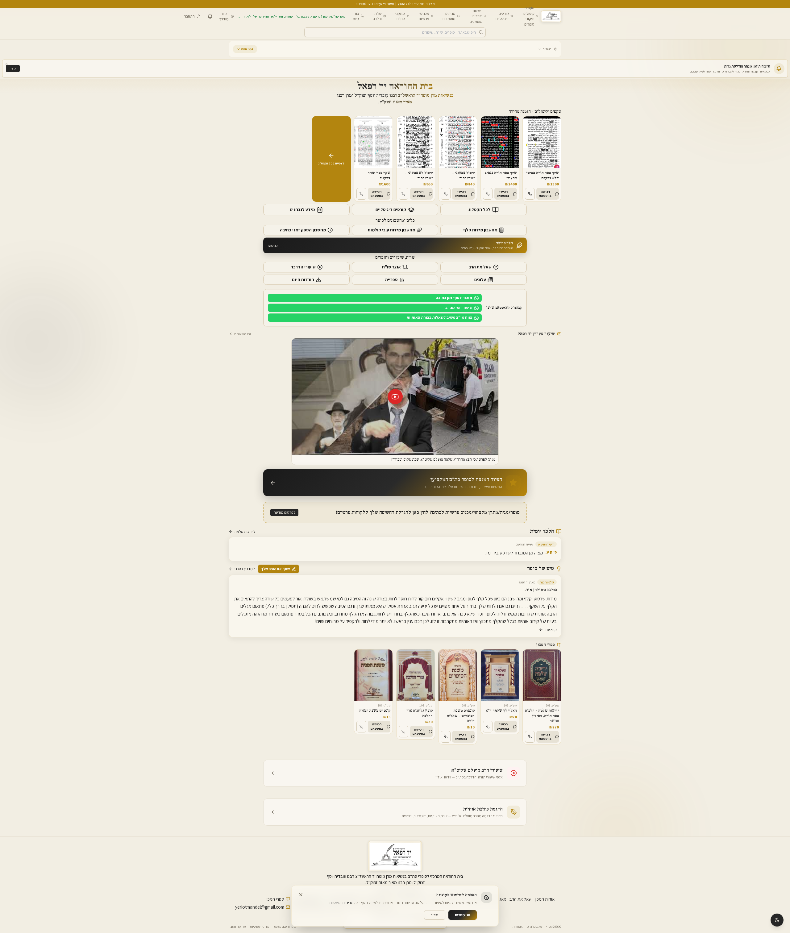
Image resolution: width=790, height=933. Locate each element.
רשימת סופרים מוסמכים (476, 16)
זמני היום (247, 49)
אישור (12, 68)
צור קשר (355, 15)
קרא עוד (551, 629)
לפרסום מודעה (284, 512)
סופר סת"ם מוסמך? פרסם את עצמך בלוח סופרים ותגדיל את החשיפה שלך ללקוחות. (292, 16)
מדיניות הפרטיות (341, 902)
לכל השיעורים (242, 334)
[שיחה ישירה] (530, 194)
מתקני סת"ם (400, 15)
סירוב (435, 915)
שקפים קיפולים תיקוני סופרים (528, 16)
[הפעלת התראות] (210, 16)
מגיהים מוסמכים (449, 15)
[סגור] (7, 64)
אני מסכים (462, 915)
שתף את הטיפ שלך (275, 568)
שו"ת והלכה (377, 15)
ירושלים (547, 49)
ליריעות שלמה (245, 531)
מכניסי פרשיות (423, 15)
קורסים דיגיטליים (502, 15)
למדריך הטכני (245, 568)
